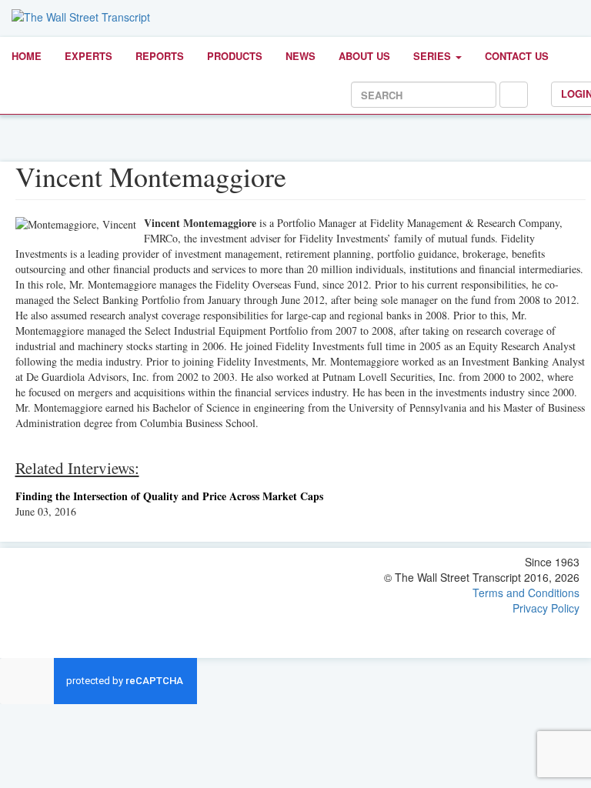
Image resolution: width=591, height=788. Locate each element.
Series (433, 55)
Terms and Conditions (525, 592)
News (300, 55)
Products (234, 55)
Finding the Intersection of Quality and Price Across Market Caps (169, 496)
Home (27, 55)
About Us (364, 55)
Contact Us (517, 55)
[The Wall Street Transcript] (81, 15)
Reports (159, 55)
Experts (88, 55)
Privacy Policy (546, 608)
